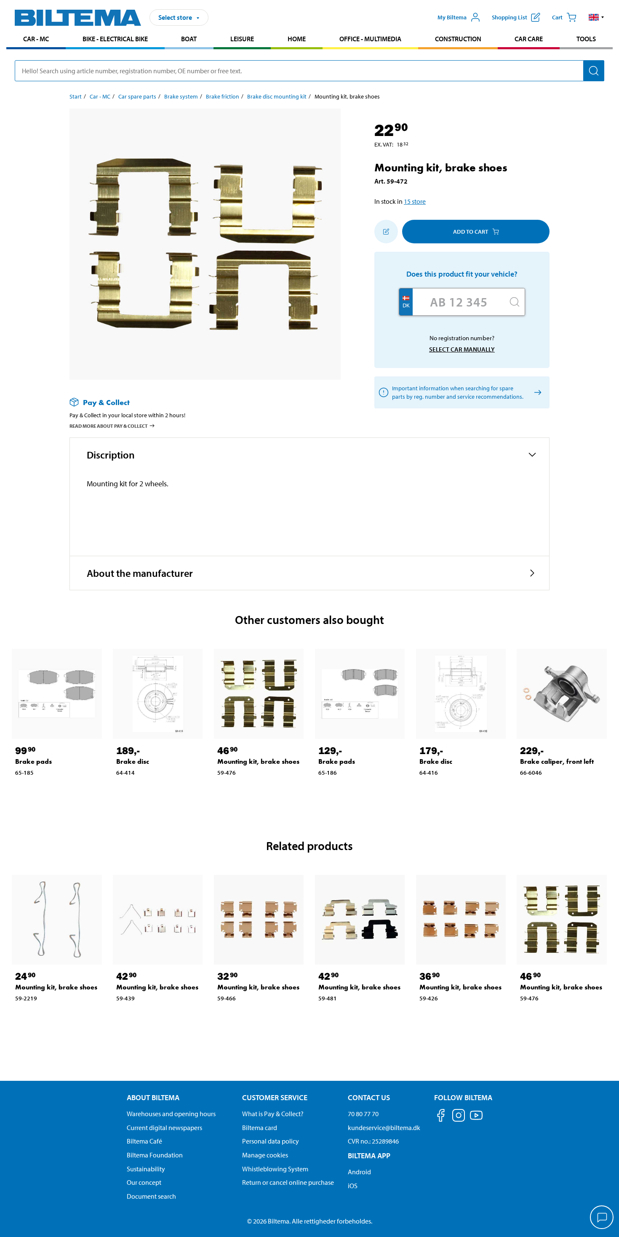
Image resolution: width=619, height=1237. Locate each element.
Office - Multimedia (370, 39)
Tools (586, 39)
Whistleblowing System (275, 1169)
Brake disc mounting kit (277, 96)
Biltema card (259, 1127)
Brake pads (33, 761)
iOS (353, 1185)
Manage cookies (265, 1155)
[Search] (593, 70)
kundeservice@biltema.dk (384, 1127)
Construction (458, 39)
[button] (596, 17)
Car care (529, 39)
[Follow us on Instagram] (458, 1117)
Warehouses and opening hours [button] (171, 1113)
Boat (189, 39)
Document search (151, 1196)
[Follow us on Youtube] (476, 1119)
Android (359, 1172)
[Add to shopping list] (386, 231)
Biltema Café (144, 1141)
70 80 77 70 (363, 1113)
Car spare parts (137, 96)
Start (75, 96)
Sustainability (146, 1169)
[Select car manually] (536, 392)
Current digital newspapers (164, 1127)
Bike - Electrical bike (115, 39)
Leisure (242, 39)
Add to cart (470, 231)
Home (297, 39)
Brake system (181, 96)
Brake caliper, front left (557, 761)
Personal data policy (270, 1141)
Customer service (274, 1097)
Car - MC (36, 39)
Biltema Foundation (155, 1155)
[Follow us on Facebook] (441, 1117)
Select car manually (462, 349)
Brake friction (222, 96)
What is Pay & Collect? (273, 1113)
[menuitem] (36, 39)
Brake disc (132, 761)
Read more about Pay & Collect (108, 426)
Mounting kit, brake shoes (258, 761)
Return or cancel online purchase (288, 1182)
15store (415, 201)
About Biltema (153, 1097)
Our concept (144, 1182)
